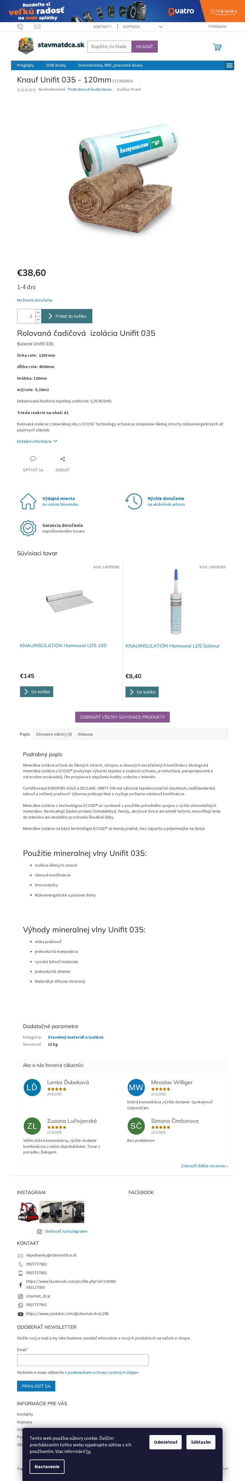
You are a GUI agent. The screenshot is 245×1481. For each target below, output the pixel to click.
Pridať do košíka (71, 316)
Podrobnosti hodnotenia (89, 90)
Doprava (131, 27)
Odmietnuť (165, 1442)
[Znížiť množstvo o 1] (38, 319)
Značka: (128, 90)
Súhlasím (201, 1442)
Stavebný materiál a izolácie (76, 1037)
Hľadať (144, 46)
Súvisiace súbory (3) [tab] (54, 734)
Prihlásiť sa (36, 1386)
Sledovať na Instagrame (66, 1231)
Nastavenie (47, 1466)
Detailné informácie (34, 442)
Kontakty (102, 27)
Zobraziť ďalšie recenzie (203, 1166)
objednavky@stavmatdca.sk (51, 1255)
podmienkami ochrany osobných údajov (103, 1373)
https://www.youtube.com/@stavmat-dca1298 (67, 1314)
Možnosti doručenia (34, 300)
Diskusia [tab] (85, 734)
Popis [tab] (25, 734)
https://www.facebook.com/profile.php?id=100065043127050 (71, 1284)
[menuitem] (25, 65)
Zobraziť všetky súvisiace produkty (122, 717)
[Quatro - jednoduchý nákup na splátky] (122, 11)
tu (88, 1451)
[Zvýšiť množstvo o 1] (38, 312)
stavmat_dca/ (38, 1296)
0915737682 (36, 1264)
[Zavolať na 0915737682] (26, 26)
